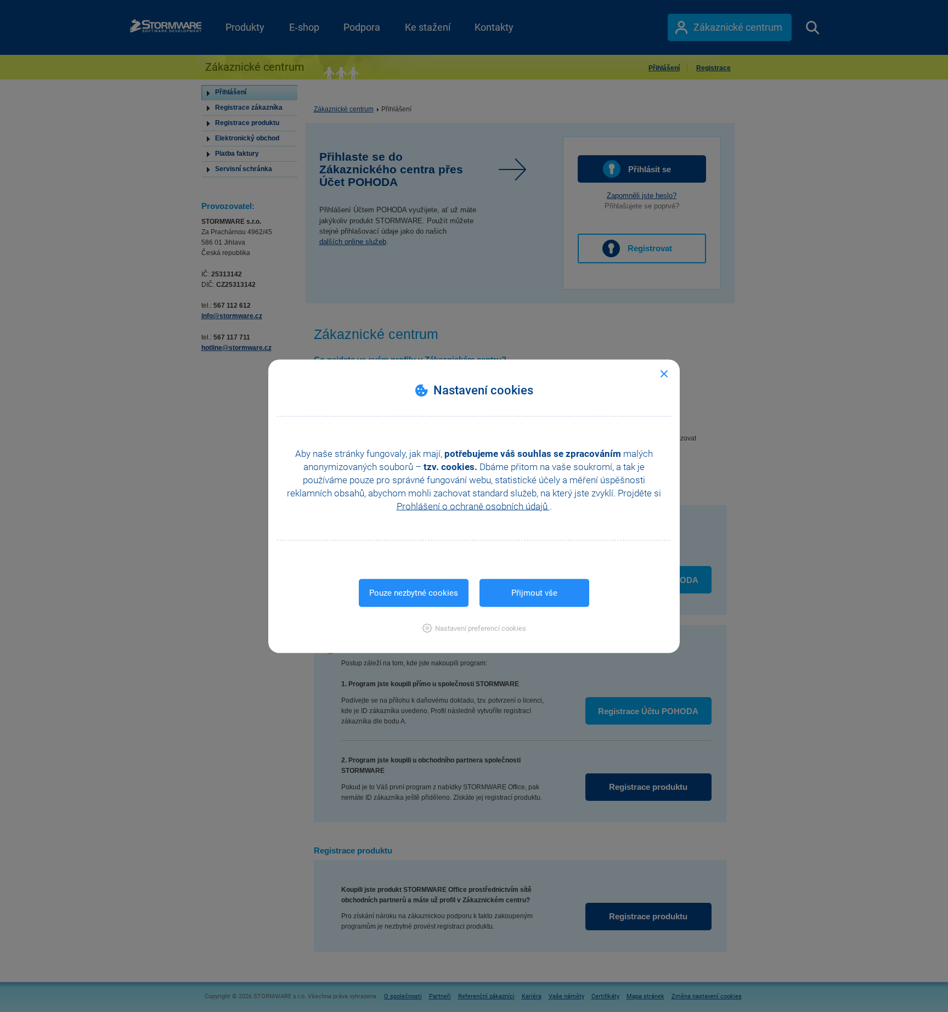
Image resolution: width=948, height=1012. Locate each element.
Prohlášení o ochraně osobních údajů (473, 505)
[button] (474, 628)
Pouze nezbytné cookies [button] (413, 592)
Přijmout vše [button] (534, 592)
